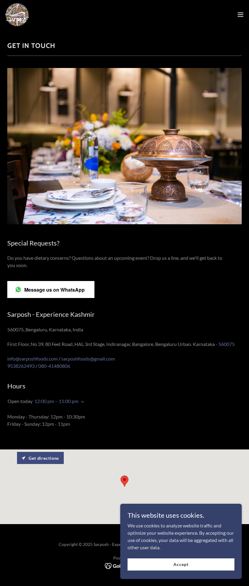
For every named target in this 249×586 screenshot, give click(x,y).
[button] (240, 14)
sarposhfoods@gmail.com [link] (88, 358)
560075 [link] (226, 344)
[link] (17, 14)
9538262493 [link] (21, 366)
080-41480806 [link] (54, 366)
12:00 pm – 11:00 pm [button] (56, 401)
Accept (180, 564)
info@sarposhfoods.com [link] (32, 358)
